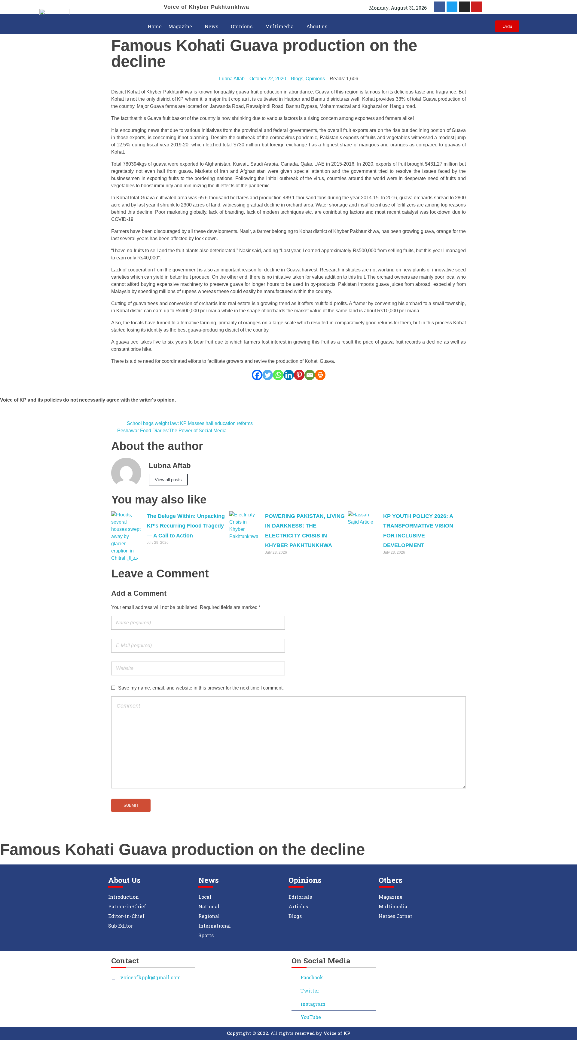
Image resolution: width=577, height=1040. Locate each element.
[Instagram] (464, 7)
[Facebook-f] (439, 7)
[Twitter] (452, 7)
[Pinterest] (299, 375)
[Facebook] (257, 375)
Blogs (297, 78)
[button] (548, 26)
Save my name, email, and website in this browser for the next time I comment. (201, 687)
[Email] (309, 375)
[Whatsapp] (278, 375)
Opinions (315, 78)
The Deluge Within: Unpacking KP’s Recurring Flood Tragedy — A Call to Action (186, 526)
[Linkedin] (288, 375)
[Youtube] (476, 7)
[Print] (320, 375)
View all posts (168, 479)
